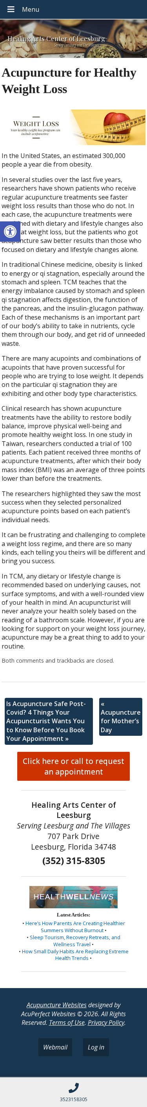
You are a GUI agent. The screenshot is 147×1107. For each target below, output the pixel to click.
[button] (10, 231)
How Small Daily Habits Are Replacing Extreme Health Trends (75, 955)
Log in (96, 1047)
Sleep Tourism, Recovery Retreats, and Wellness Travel (75, 941)
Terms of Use (67, 1022)
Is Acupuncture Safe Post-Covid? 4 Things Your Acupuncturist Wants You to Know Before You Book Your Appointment (46, 721)
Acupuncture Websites (57, 1005)
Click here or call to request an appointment (73, 766)
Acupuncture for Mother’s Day (121, 716)
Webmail (55, 1047)
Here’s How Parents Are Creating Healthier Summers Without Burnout (75, 927)
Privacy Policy (106, 1022)
